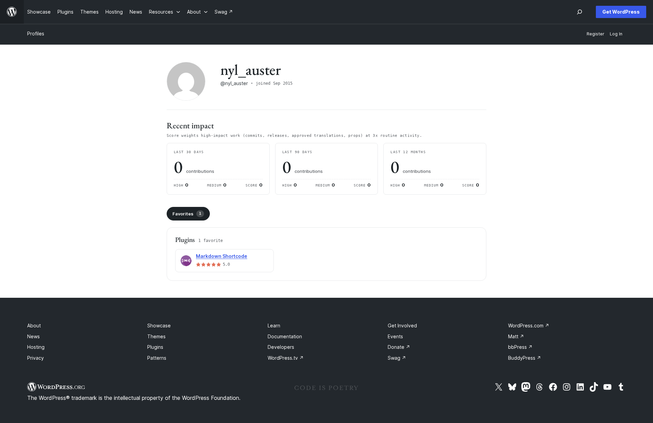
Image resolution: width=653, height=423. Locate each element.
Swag (397, 358)
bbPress (520, 347)
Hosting (36, 347)
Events (395, 336)
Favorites (186, 213)
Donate (399, 347)
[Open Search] (579, 12)
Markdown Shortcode (221, 256)
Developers (281, 347)
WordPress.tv (286, 358)
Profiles (35, 33)
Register (595, 33)
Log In (616, 33)
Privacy (35, 358)
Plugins (155, 347)
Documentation (285, 336)
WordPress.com (528, 325)
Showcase (159, 325)
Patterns (156, 358)
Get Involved (402, 325)
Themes (156, 336)
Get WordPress (621, 12)
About (34, 325)
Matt (516, 336)
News (33, 336)
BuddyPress (524, 358)
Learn (274, 325)
